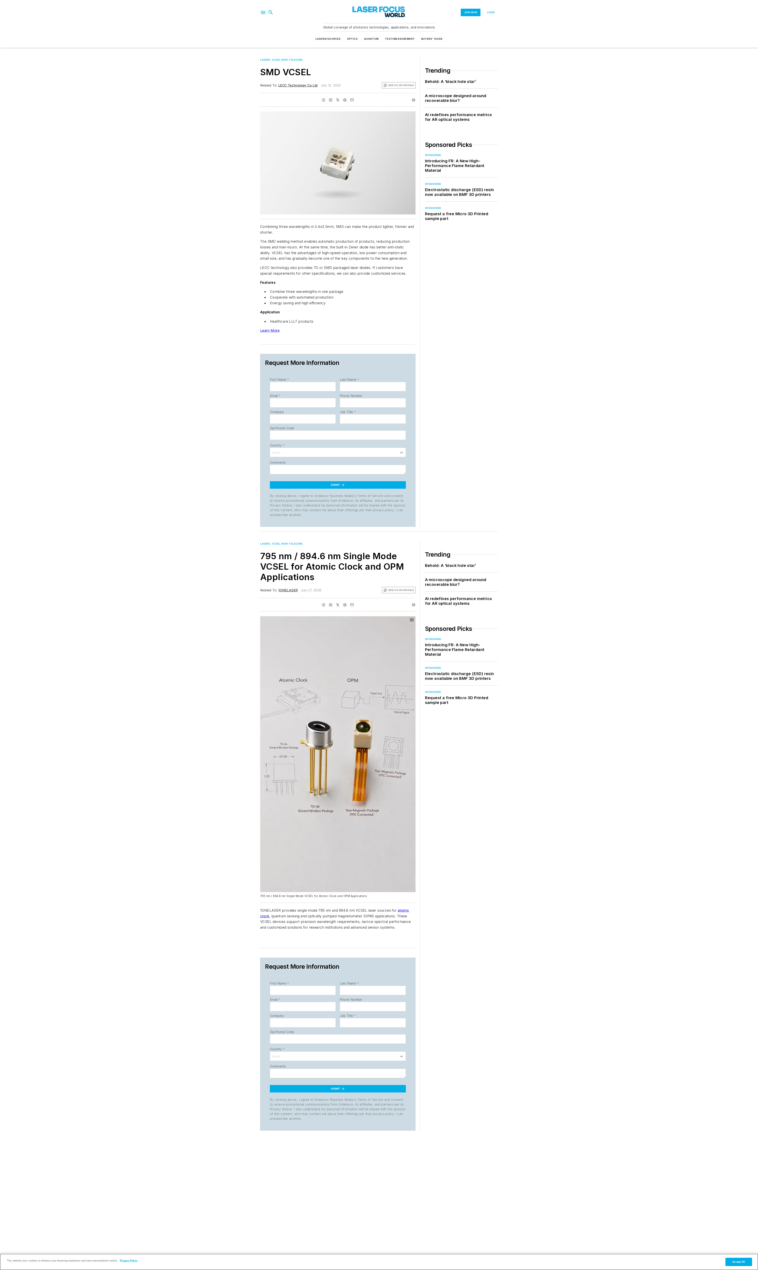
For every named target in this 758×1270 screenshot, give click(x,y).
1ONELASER (288, 590)
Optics (352, 38)
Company (277, 412)
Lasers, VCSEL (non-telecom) (281, 59)
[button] (263, 12)
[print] (414, 100)
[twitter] (338, 100)
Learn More (270, 330)
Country (277, 445)
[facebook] (324, 100)
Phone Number (351, 396)
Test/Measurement (400, 38)
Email (275, 396)
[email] (352, 100)
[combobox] (338, 452)
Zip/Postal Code (282, 428)
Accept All (738, 1261)
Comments (278, 462)
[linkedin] (331, 100)
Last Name (349, 379)
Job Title (348, 412)
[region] (379, 1262)
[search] (271, 12)
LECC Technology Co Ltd (298, 85)
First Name (279, 379)
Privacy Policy (128, 1260)
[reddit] (345, 100)
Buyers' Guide (432, 38)
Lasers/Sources (328, 38)
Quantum (371, 38)
